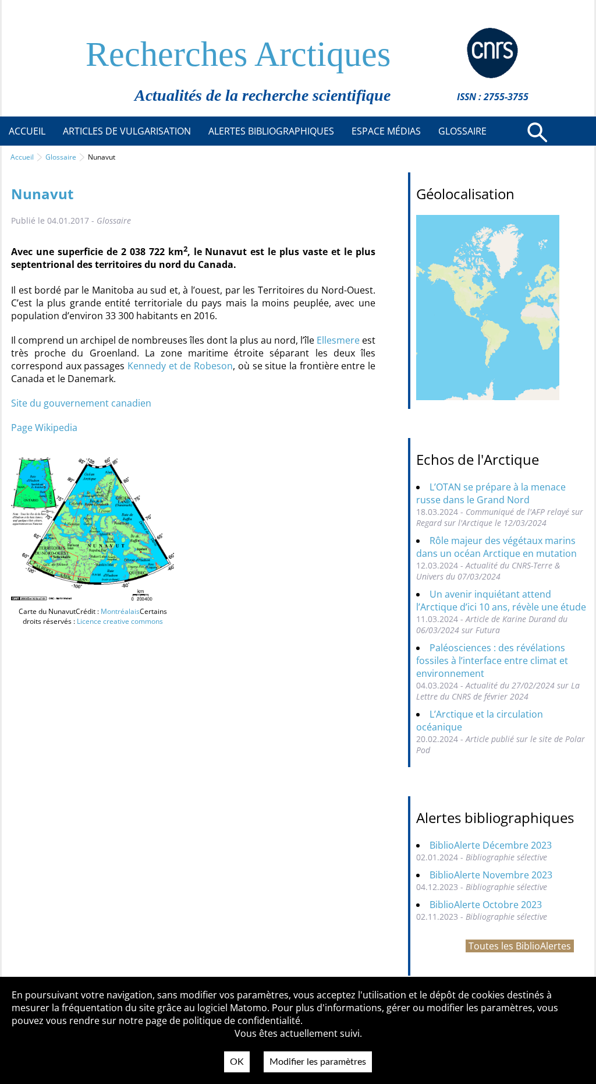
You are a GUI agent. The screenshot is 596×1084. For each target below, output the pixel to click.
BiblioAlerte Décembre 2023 (491, 845)
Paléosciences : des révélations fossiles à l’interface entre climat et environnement (492, 660)
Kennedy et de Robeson (180, 365)
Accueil (22, 157)
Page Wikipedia (44, 427)
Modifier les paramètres (317, 1062)
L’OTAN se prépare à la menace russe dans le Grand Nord (491, 493)
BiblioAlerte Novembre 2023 (491, 874)
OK (237, 1062)
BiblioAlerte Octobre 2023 (486, 904)
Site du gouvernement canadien (81, 403)
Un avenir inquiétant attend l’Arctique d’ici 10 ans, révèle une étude (501, 600)
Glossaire (60, 157)
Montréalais (120, 611)
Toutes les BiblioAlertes (520, 946)
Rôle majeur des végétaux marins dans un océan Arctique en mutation (496, 547)
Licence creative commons (120, 621)
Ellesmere (338, 340)
